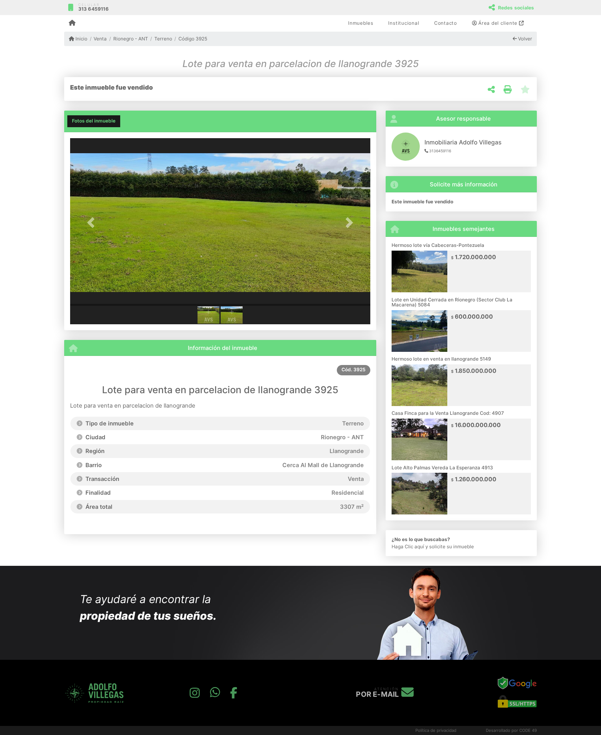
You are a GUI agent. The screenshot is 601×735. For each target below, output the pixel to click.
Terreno (163, 39)
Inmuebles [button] (360, 23)
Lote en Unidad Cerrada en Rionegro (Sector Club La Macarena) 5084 (452, 302)
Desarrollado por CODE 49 (511, 730)
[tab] (93, 121)
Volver (524, 39)
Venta (100, 39)
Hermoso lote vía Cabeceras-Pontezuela (438, 245)
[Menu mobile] (72, 23)
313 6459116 (93, 9)
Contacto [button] (445, 23)
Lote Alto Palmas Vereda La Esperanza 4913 (442, 468)
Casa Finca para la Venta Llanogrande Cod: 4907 (448, 413)
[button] (92, 222)
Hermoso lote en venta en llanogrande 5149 (441, 359)
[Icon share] (195, 693)
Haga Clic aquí (408, 547)
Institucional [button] (403, 23)
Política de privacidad (435, 730)
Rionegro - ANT (130, 39)
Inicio (80, 39)
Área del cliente (498, 23)
